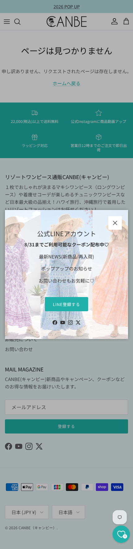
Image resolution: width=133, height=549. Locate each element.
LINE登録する (66, 304)
